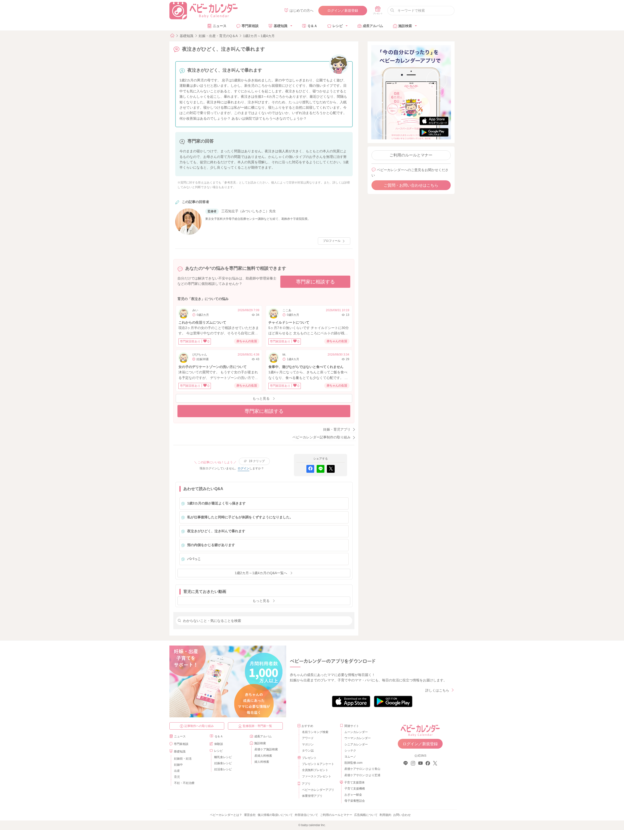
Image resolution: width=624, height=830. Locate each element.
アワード (308, 738)
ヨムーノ (350, 756)
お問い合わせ (402, 815)
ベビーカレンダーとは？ (226, 815)
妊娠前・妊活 (183, 758)
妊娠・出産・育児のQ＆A (218, 36)
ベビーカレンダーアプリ (318, 789)
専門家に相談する (315, 281)
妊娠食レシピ (223, 763)
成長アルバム (373, 26)
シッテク (350, 750)
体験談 (218, 744)
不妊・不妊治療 (184, 783)
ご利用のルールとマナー (411, 155)
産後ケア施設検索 (266, 749)
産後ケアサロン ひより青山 (361, 769)
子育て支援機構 (354, 788)
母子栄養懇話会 (354, 800)
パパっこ (194, 559)
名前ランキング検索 (315, 732)
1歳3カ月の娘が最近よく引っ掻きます (216, 503)
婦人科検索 (261, 761)
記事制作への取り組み (199, 726)
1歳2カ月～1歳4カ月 (259, 36)
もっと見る (261, 398)
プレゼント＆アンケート (318, 764)
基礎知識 (280, 26)
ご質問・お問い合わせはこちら (411, 185)
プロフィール (332, 240)
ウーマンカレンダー (357, 738)
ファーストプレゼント (316, 776)
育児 (177, 777)
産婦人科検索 (263, 755)
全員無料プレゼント (315, 770)
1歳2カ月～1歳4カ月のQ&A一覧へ (261, 573)
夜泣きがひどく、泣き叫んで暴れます (216, 531)
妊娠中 (178, 764)
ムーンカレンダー (356, 732)
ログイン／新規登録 (342, 10)
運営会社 (250, 815)
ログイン (243, 468)
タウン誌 (308, 750)
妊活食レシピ (223, 769)
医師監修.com (353, 762)
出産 (177, 770)
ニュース (219, 26)
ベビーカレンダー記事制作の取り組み (321, 437)
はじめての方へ (301, 10)
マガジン (308, 744)
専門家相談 (250, 26)
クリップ (257, 461)
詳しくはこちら (437, 690)
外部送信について (306, 815)
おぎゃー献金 (353, 794)
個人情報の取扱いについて (275, 815)
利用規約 (385, 815)
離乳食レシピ (223, 757)
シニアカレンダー (356, 744)
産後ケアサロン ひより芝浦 (361, 775)
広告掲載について (366, 815)
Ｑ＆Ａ (312, 26)
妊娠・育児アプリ (337, 429)
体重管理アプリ (312, 796)
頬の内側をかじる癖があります (211, 545)
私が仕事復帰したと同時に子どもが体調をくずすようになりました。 (240, 517)
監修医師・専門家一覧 (257, 726)
